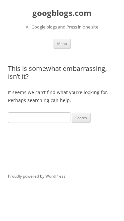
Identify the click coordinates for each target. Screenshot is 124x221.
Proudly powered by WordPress (36, 176)
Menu (62, 43)
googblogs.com (62, 13)
